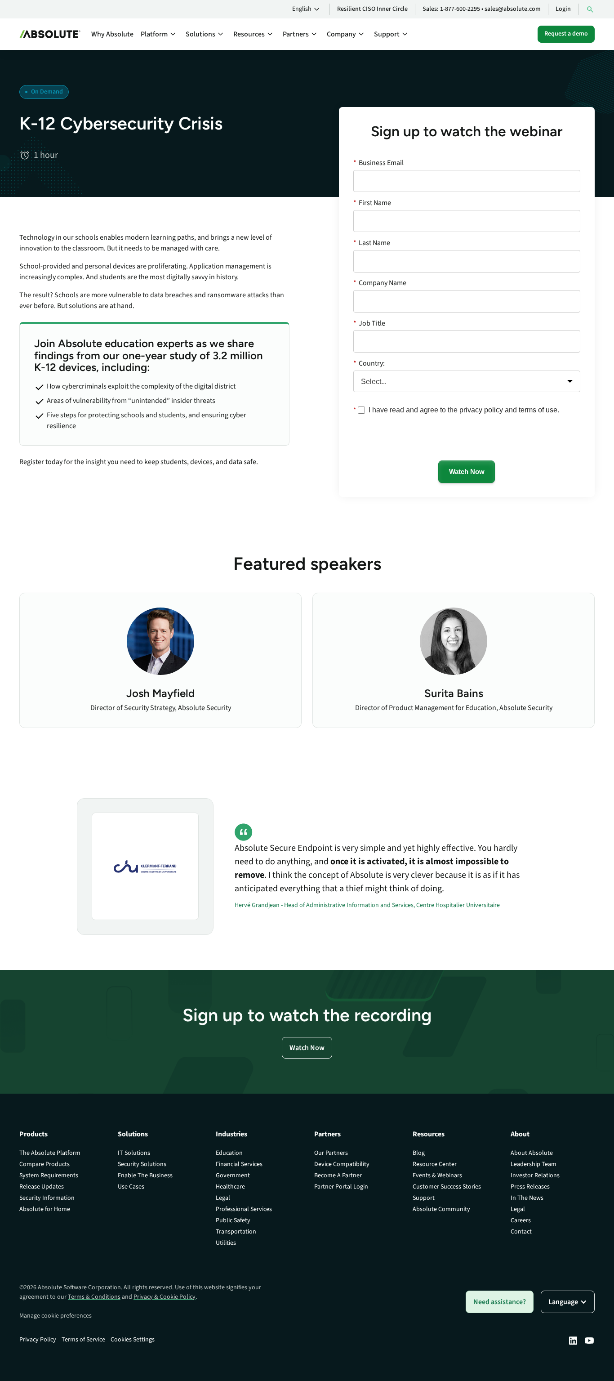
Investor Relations (535, 1175)
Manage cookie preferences (55, 1315)
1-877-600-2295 (460, 8)
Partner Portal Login (341, 1186)
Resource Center (435, 1164)
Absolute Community (441, 1209)
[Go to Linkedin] (573, 1340)
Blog (419, 1153)
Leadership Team (533, 1164)
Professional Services (244, 1209)
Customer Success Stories (447, 1186)
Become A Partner (338, 1175)
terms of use (538, 410)
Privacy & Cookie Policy (164, 1296)
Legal (223, 1197)
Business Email (378, 163)
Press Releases (530, 1186)
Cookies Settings (133, 1339)
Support (424, 1197)
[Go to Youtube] (589, 1340)
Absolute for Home (44, 1209)
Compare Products (44, 1164)
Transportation (236, 1231)
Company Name (379, 283)
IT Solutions (134, 1153)
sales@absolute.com (513, 8)
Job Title (369, 323)
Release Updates (41, 1186)
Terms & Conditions (94, 1296)
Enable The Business (145, 1175)
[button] (307, 9)
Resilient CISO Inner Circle (372, 8)
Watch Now (467, 471)
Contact (521, 1231)
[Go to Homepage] (49, 34)
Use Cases (131, 1186)
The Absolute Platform (49, 1153)
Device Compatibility (341, 1164)
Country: (369, 363)
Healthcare (230, 1186)
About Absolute (532, 1153)
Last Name (371, 243)
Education (229, 1153)
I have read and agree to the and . (464, 410)
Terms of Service (83, 1339)
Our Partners (331, 1153)
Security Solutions (142, 1164)
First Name (372, 203)
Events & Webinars (437, 1175)
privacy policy (481, 410)
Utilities (226, 1242)
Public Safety (233, 1220)
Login (563, 8)
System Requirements (48, 1175)
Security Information (47, 1197)
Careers (521, 1220)
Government (233, 1175)
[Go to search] (590, 9)
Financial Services (239, 1164)
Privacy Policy (37, 1339)
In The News (527, 1197)
